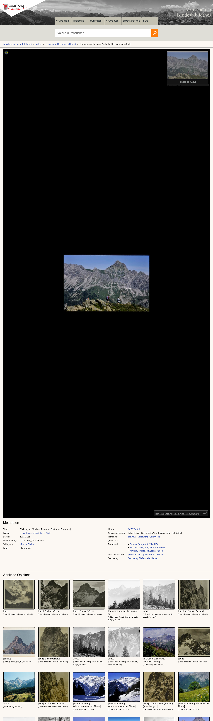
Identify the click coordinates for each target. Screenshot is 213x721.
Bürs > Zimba (27, 544)
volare (39, 44)
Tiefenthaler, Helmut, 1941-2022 (35, 533)
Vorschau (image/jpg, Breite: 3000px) (147, 547)
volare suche (62, 21)
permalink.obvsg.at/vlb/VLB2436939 (145, 554)
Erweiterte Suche (131, 21)
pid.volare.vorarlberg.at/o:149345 (144, 536)
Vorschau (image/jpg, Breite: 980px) (146, 550)
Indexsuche (78, 21)
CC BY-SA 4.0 (134, 529)
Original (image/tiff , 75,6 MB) (144, 544)
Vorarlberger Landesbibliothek (17, 44)
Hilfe (145, 21)
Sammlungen (95, 21)
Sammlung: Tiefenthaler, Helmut (61, 44)
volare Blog (112, 21)
